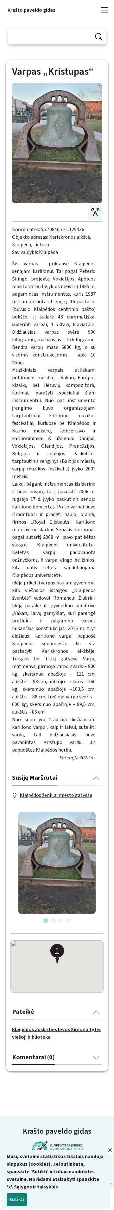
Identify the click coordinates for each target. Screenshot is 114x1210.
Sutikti (16, 1199)
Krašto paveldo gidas (31, 10)
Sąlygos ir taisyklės (36, 1186)
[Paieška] (98, 36)
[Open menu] (104, 10)
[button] (57, 954)
